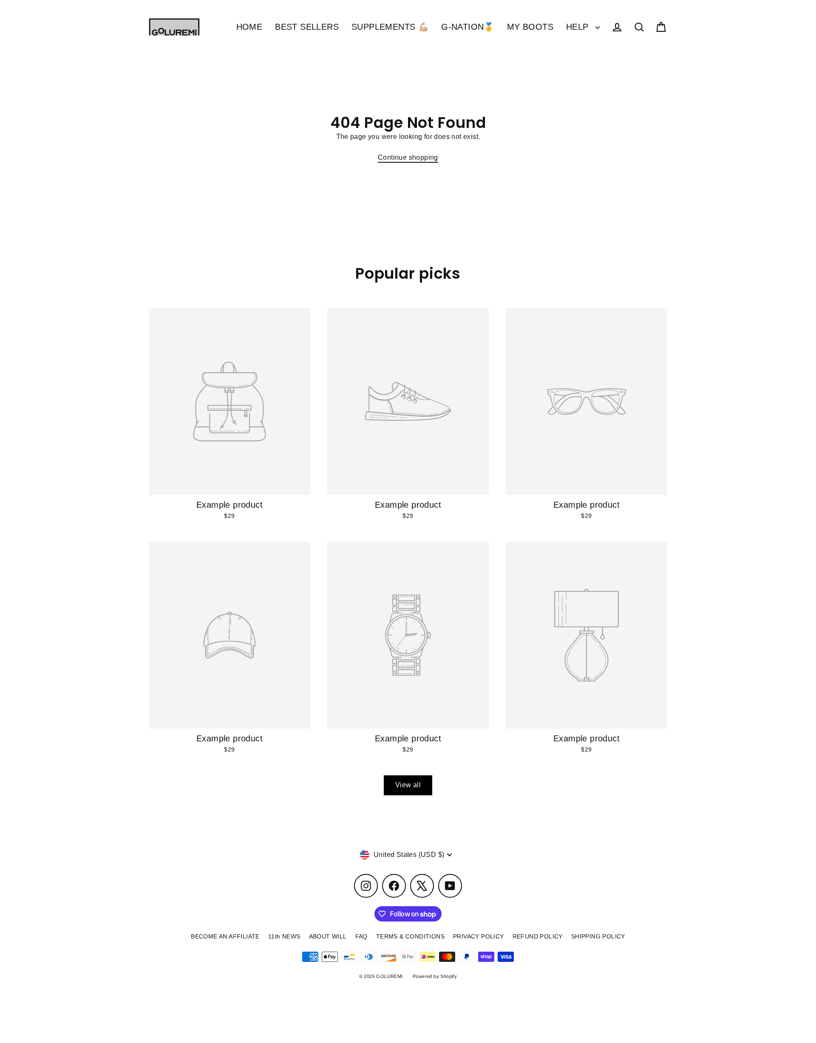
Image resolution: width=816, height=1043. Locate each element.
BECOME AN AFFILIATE (225, 936)
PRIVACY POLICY (478, 936)
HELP (578, 26)
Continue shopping (408, 157)
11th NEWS (284, 936)
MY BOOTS (530, 26)
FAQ (361, 936)
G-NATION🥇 (467, 26)
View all (408, 785)
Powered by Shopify (435, 976)
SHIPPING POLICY (598, 936)
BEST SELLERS (307, 26)
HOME (249, 26)
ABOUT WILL (328, 936)
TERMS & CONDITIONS (410, 936)
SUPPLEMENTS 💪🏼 (389, 26)
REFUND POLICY (538, 936)
